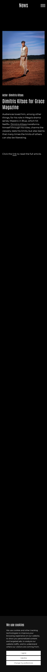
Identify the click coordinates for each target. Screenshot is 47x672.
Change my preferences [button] (23, 663)
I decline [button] (23, 658)
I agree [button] (23, 653)
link (15, 154)
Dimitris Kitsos (19, 124)
